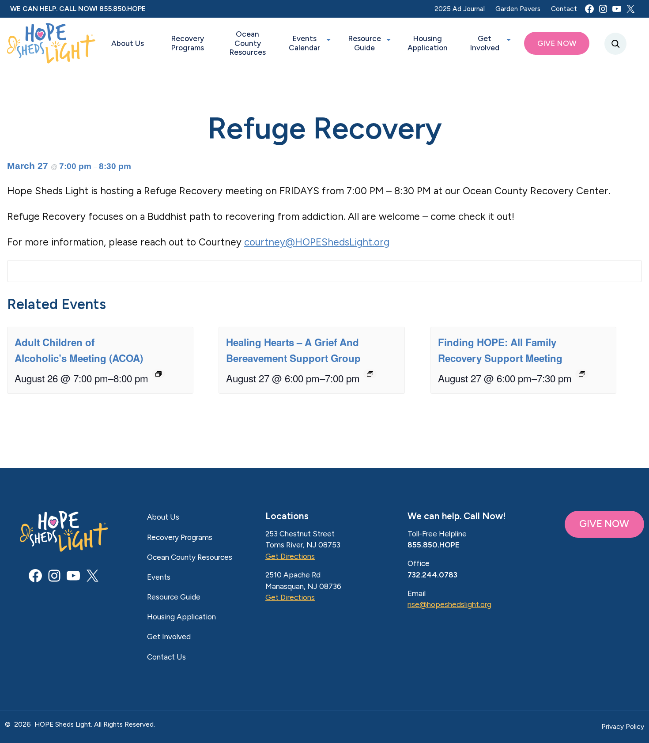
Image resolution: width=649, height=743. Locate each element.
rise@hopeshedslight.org (449, 604)
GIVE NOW (604, 524)
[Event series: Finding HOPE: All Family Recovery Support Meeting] (582, 374)
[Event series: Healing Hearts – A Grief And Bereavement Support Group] (370, 374)
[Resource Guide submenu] (388, 39)
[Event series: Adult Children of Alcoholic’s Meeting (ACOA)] (158, 374)
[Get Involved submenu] (508, 39)
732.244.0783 (432, 574)
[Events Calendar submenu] (328, 39)
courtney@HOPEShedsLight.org (316, 242)
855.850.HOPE (122, 8)
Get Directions (290, 556)
